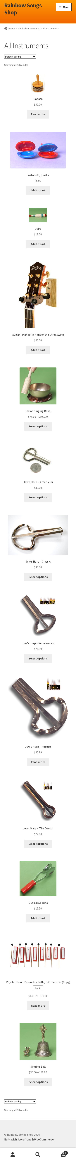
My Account (12, 1154)
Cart (58, 1151)
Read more (38, 114)
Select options (38, 426)
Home (11, 28)
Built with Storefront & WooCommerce (29, 1139)
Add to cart (38, 190)
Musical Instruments (29, 28)
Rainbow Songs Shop (23, 9)
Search (38, 1154)
